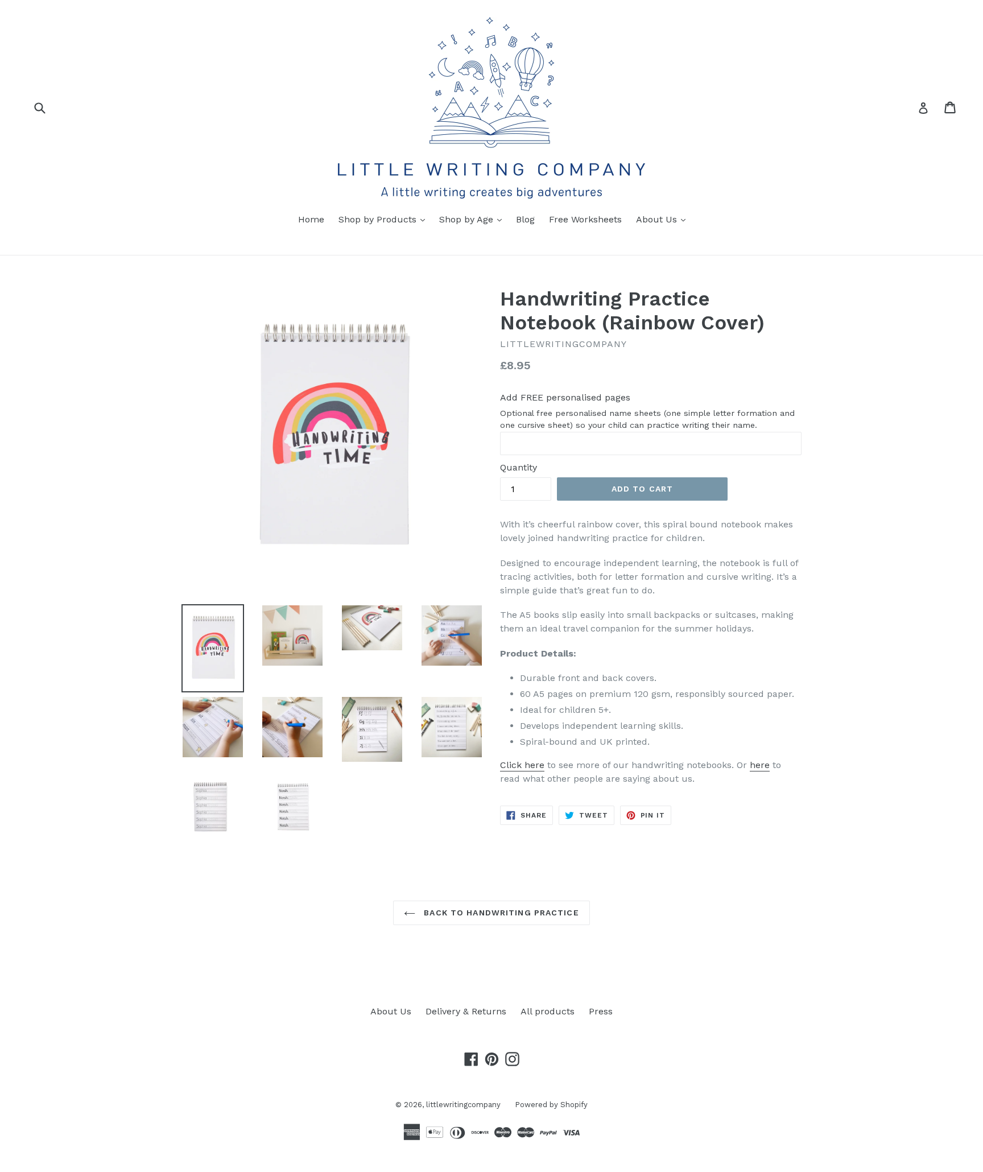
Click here (522, 765)
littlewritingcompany (463, 1104)
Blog (525, 219)
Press (601, 1011)
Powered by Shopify (551, 1104)
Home (311, 219)
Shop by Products (384, 219)
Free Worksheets (585, 219)
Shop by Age (473, 219)
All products (548, 1011)
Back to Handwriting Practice (500, 912)
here (760, 765)
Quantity (518, 467)
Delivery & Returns (466, 1011)
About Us (663, 219)
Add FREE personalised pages (565, 397)
